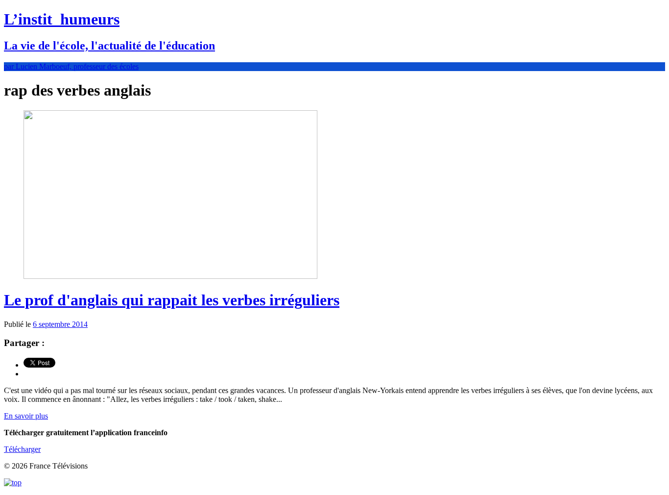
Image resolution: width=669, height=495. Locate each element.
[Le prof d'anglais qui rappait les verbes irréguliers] (170, 276)
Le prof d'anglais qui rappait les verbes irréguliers (171, 300)
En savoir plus (26, 416)
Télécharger (22, 449)
